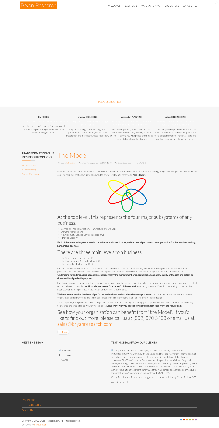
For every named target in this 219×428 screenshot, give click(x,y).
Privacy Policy (28, 399)
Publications (70, 163)
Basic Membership (29, 165)
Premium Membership (30, 174)
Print (148, 162)
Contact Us (27, 410)
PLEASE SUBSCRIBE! (109, 101)
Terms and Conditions (32, 405)
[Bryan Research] (38, 5)
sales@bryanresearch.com (84, 324)
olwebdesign (40, 424)
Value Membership (29, 170)
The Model (72, 155)
